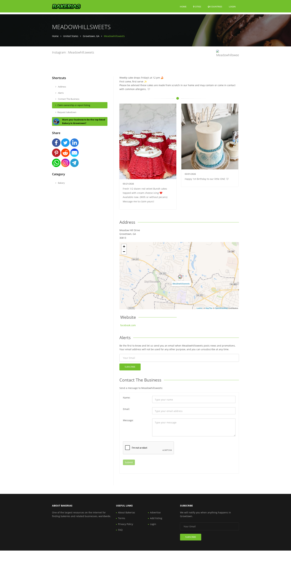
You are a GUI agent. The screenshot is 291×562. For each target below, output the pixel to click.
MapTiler (209, 308)
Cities (197, 6)
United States (70, 36)
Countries (216, 6)
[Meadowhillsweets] (180, 277)
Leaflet (199, 308)
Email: (126, 409)
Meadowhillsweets (181, 283)
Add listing (156, 518)
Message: (128, 420)
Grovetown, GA (91, 36)
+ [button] (124, 246)
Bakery (61, 182)
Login (232, 6)
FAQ (120, 529)
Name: (126, 397)
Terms (121, 518)
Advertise (155, 512)
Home (183, 6)
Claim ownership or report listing (73, 105)
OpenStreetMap (221, 308)
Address (61, 86)
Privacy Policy (125, 524)
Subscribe (130, 366)
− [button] (124, 251)
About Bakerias (126, 512)
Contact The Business (68, 98)
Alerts (60, 92)
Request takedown (66, 112)
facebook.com (128, 325)
